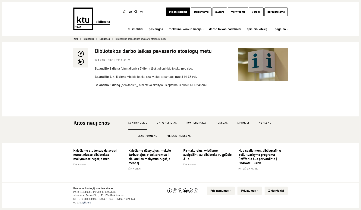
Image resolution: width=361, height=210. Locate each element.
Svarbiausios (105, 60)
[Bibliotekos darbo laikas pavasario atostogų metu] (263, 64)
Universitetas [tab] (167, 123)
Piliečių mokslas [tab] (179, 136)
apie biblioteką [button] (257, 29)
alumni (219, 12)
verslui (256, 12)
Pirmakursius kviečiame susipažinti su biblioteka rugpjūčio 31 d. (207, 154)
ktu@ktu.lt (85, 202)
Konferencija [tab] (196, 123)
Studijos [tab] (243, 123)
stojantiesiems (178, 12)
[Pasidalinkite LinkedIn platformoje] (81, 62)
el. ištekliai (135, 29)
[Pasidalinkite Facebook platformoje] (81, 54)
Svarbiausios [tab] (138, 123)
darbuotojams (276, 12)
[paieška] (136, 11)
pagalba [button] (280, 29)
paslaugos (156, 29)
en (130, 12)
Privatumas (248, 191)
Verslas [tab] (265, 123)
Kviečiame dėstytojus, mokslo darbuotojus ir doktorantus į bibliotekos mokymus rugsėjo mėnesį (149, 156)
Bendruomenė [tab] (147, 136)
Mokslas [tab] (222, 123)
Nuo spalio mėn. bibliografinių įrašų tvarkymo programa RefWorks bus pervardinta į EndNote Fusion (259, 156)
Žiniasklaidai (276, 191)
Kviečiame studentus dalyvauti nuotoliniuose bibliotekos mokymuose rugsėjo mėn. (95, 154)
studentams (201, 12)
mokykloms (238, 12)
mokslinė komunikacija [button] (185, 29)
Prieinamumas (219, 191)
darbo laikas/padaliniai (225, 29)
